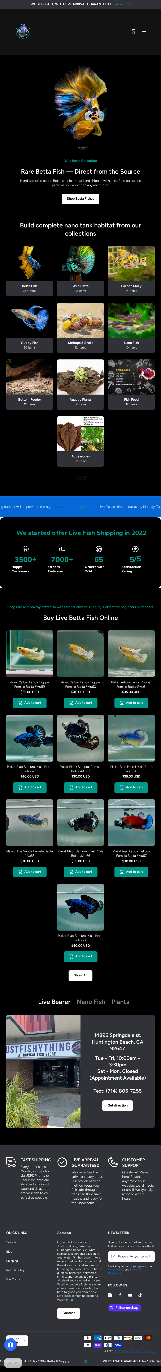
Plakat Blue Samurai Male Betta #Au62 (29, 769)
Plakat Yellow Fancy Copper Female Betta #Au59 (29, 684)
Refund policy (15, 1270)
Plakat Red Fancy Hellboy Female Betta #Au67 (131, 853)
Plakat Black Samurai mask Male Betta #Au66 (81, 853)
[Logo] (23, 32)
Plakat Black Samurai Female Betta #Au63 (80, 769)
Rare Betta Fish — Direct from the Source (80, 171)
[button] (134, 31)
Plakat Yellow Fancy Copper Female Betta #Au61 (131, 684)
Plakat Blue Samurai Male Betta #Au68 (80, 938)
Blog (9, 1251)
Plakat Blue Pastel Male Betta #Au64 (131, 769)
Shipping (12, 1261)
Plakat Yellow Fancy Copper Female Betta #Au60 (80, 684)
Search (11, 1242)
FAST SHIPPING (36, 1159)
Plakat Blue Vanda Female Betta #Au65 (29, 853)
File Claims (13, 1279)
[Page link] (43, 1071)
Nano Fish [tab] (91, 1002)
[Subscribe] (149, 1256)
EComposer (85, 1368)
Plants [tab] (120, 1002)
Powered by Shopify (143, 1351)
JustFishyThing (122, 1351)
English (14, 1342)
